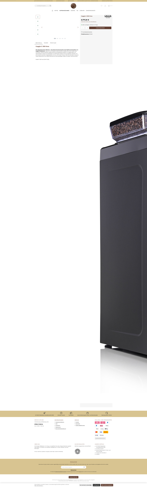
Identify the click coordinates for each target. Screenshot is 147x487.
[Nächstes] (78, 27)
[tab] (39, 42)
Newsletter (78, 423)
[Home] (52, 10)
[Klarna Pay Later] (97, 422)
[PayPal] (108, 422)
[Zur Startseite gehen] (73, 6)
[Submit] (84, 467)
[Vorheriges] (42, 27)
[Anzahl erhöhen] (87, 28)
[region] (57, 27)
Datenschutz (58, 427)
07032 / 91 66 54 (38, 424)
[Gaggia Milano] (108, 16)
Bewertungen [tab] (53, 42)
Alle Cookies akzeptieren (107, 485)
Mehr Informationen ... (38, 485)
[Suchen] (50, 6)
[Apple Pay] (106, 429)
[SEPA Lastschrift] (96, 435)
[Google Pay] (102, 429)
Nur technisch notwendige (85, 485)
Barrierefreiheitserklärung (61, 428)
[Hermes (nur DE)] (101, 435)
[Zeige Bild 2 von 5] (57, 38)
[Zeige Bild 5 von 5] (65, 38)
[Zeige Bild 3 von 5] (60, 38)
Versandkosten (70, 479)
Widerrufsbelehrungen (80, 425)
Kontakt (77, 422)
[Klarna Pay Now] (102, 422)
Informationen (59, 420)
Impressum (58, 425)
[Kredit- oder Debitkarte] (99, 432)
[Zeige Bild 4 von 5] (62, 38)
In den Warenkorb (100, 27)
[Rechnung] (107, 425)
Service (77, 420)
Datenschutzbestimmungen (60, 471)
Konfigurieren (97, 485)
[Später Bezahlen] (96, 425)
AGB (56, 423)
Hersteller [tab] (46, 42)
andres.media (86, 480)
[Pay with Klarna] (101, 425)
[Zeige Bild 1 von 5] (55, 38)
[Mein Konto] (105, 6)
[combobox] (41, 6)
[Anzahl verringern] (82, 28)
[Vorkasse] (97, 429)
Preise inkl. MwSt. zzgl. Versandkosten (88, 21)
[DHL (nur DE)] (105, 432)
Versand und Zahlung (60, 422)
